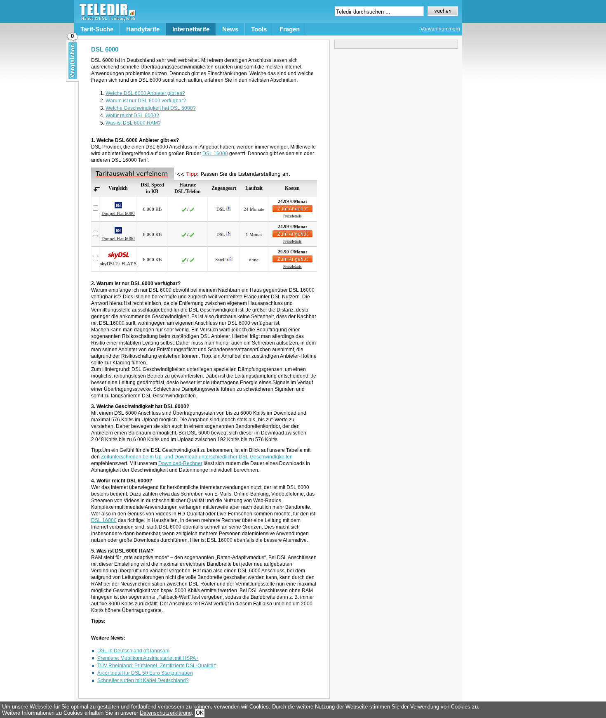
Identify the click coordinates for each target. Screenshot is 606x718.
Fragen (290, 29)
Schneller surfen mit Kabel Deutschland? (143, 680)
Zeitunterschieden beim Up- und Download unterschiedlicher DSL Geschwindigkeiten (197, 457)
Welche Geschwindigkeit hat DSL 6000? (151, 108)
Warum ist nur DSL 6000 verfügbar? (146, 101)
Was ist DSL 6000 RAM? (133, 123)
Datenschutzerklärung (166, 713)
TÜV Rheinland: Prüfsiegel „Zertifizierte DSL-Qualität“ (156, 665)
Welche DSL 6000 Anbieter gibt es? (145, 93)
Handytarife (143, 29)
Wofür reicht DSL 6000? (132, 115)
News (230, 29)
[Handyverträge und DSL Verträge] (106, 21)
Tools (259, 29)
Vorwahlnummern (440, 29)
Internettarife (190, 29)
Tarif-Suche (96, 29)
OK (200, 713)
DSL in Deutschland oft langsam (133, 651)
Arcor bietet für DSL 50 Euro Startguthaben (145, 673)
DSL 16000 (215, 153)
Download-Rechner (180, 463)
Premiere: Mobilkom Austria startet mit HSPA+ (148, 658)
